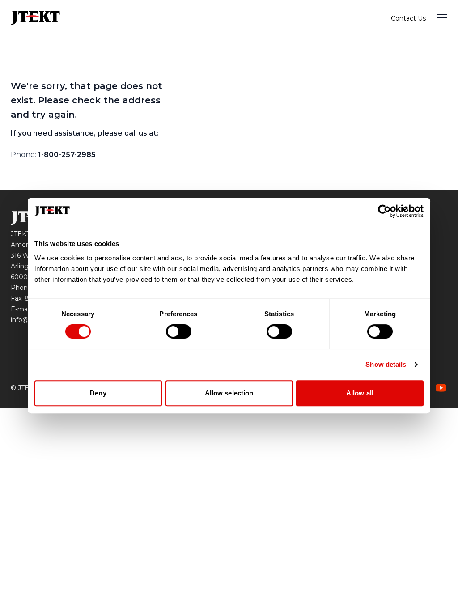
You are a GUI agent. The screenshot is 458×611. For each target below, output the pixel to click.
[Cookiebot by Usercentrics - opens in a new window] (384, 211)
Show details (385, 364)
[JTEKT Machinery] (35, 18)
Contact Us (408, 18)
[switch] (178, 331)
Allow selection (229, 393)
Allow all (359, 393)
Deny (98, 393)
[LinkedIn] (441, 388)
